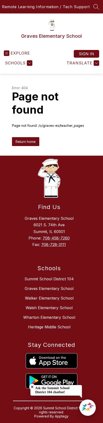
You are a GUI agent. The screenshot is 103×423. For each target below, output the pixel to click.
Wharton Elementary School (49, 317)
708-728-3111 (53, 244)
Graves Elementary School (49, 288)
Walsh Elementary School (49, 307)
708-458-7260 (56, 238)
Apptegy (62, 416)
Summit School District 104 (49, 278)
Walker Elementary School (49, 298)
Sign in (86, 53)
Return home (26, 142)
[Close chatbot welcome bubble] (32, 387)
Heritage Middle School (49, 327)
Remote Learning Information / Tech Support (46, 6)
